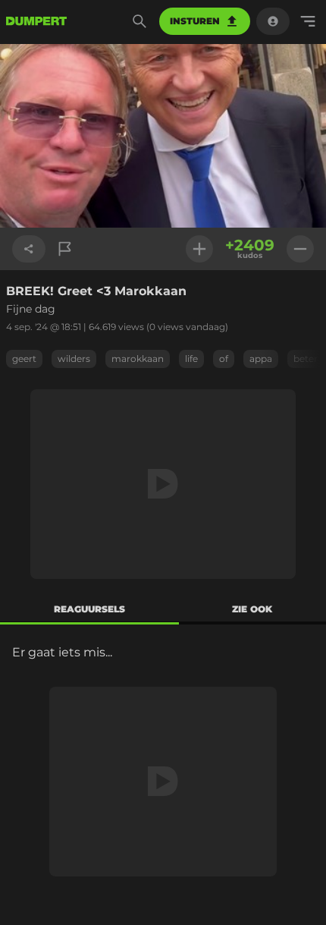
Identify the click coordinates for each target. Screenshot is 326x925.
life (191, 358)
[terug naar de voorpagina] (36, 21)
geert (24, 358)
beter (305, 358)
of (223, 358)
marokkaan (137, 358)
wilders (74, 358)
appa (260, 358)
